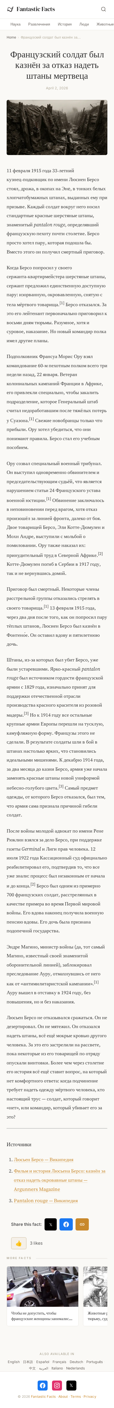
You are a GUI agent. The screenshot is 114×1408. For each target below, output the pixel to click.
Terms (76, 1396)
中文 (32, 1368)
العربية (43, 1368)
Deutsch (76, 1362)
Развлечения (39, 24)
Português (94, 1362)
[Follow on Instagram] (57, 1386)
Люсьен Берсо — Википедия (43, 1159)
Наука (15, 24)
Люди (84, 24)
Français (59, 1362)
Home (11, 37)
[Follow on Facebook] (43, 1386)
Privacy (90, 1396)
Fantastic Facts (43, 1396)
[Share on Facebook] (66, 1224)
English (14, 1362)
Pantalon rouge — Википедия (46, 1200)
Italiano (57, 1368)
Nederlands (75, 1368)
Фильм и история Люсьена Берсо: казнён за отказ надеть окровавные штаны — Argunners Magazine (59, 1180)
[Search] (103, 9)
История (65, 24)
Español (42, 1362)
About (63, 1396)
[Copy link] (82, 1224)
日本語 (28, 1362)
